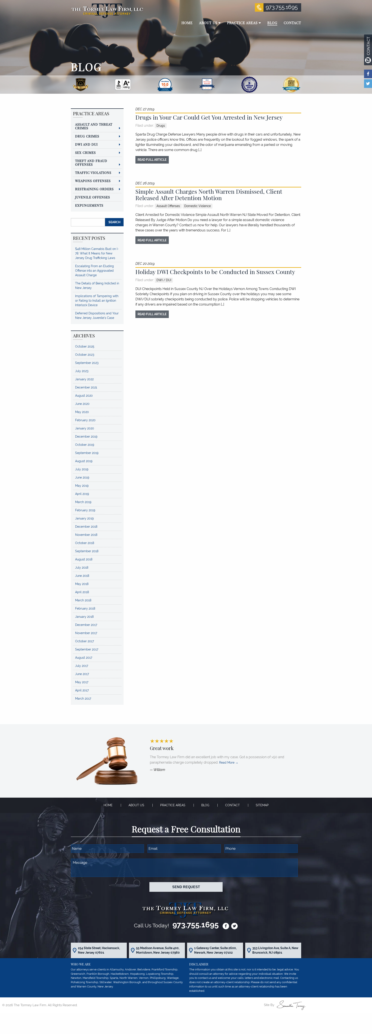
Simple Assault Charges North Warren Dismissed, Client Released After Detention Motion (208, 194)
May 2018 (81, 584)
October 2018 (84, 543)
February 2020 (85, 420)
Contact (232, 805)
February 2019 (85, 510)
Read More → (228, 762)
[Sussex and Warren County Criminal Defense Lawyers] (107, 10)
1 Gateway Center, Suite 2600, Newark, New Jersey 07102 (215, 950)
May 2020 (82, 412)
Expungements (89, 205)
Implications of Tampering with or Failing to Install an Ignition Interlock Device (96, 300)
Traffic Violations (93, 172)
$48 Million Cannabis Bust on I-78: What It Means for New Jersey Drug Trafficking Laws (97, 253)
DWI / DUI (164, 280)
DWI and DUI (86, 144)
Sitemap (262, 805)
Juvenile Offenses (92, 197)
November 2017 (86, 633)
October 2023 (84, 354)
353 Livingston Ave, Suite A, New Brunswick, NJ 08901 (275, 950)
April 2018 (82, 592)
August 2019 (83, 461)
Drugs (161, 125)
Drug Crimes (87, 136)
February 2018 (85, 608)
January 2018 (84, 616)
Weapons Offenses (93, 181)
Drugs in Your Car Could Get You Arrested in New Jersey (209, 117)
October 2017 (84, 641)
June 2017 (82, 674)
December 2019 (86, 436)
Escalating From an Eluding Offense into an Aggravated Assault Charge (94, 270)
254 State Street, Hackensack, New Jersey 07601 (99, 950)
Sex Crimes (85, 152)
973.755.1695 (282, 7)
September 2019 (86, 453)
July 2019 (81, 469)
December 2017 (86, 625)
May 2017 (81, 682)
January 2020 (84, 428)
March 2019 (83, 502)
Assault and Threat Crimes (93, 126)
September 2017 (86, 649)
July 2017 (81, 665)
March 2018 (83, 600)
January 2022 (84, 379)
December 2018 (86, 526)
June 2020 (82, 403)
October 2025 (84, 346)
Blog (205, 805)
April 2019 (82, 494)
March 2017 (83, 698)
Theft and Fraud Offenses (91, 163)
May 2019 (81, 485)
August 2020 (84, 395)
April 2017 (82, 690)
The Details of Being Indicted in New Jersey (97, 286)
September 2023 (86, 363)
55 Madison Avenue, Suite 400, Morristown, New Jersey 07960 (158, 950)
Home (108, 805)
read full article (152, 159)
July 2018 (81, 567)
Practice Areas (172, 805)
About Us (136, 805)
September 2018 (86, 551)
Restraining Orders (94, 189)
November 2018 (86, 534)
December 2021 (86, 387)
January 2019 (84, 518)
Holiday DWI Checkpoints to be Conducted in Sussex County (215, 272)
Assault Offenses (168, 206)
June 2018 (82, 575)
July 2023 (81, 371)
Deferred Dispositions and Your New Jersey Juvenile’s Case (97, 316)
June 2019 (82, 477)
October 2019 (84, 444)
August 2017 (83, 657)
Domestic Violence (197, 206)
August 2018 (83, 559)
